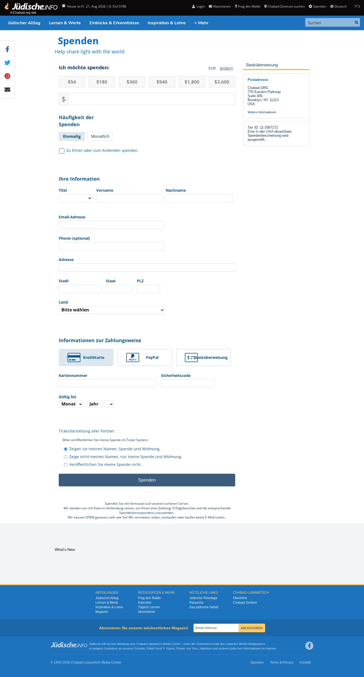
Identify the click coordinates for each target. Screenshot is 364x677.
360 (132, 82)
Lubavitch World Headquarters (245, 643)
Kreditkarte (93, 357)
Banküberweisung (211, 357)
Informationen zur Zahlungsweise (100, 340)
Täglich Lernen (149, 607)
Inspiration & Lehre (167, 23)
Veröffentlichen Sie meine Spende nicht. (105, 464)
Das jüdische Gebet (203, 607)
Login (200, 6)
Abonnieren (146, 612)
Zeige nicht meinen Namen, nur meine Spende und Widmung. (125, 456)
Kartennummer (73, 375)
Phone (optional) (74, 238)
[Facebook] (309, 646)
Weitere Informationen (262, 112)
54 (72, 82)
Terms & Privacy (281, 662)
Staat (111, 280)
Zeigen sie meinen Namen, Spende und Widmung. (115, 448)
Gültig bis (67, 396)
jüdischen (236, 648)
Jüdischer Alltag (24, 23)
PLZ (140, 280)
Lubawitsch (154, 643)
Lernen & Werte (65, 23)
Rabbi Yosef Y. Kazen (161, 648)
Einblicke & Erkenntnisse (114, 23)
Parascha (196, 602)
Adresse (66, 259)
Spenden (319, 6)
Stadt (64, 280)
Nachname (176, 190)
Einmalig (72, 136)
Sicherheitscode (175, 375)
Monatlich (100, 136)
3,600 (221, 82)
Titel (63, 190)
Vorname (104, 190)
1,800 (192, 82)
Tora (194, 648)
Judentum (205, 648)
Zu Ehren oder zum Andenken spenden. (102, 150)
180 (101, 82)
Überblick (240, 598)
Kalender (144, 602)
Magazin (101, 612)
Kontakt (305, 662)
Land (63, 302)
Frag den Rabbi (249, 6)
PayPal (152, 357)
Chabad (141, 643)
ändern (226, 68)
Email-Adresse (72, 216)
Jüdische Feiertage (203, 598)
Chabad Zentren (245, 602)
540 (162, 82)
